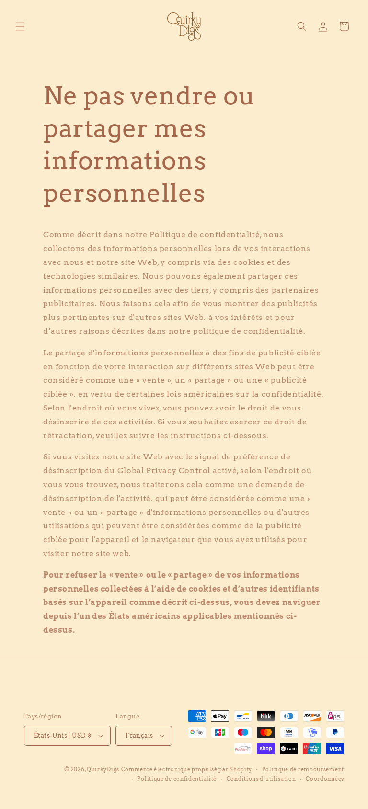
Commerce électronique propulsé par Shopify (186, 769)
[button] (20, 26)
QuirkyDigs (103, 769)
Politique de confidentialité (177, 778)
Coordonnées (325, 778)
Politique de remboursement (303, 769)
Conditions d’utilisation (261, 778)
